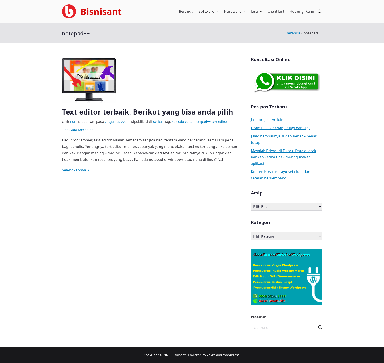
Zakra (211, 355)
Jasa (254, 11)
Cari (319, 327)
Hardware (232, 11)
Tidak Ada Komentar (77, 130)
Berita (157, 121)
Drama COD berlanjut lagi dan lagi (280, 127)
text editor (219, 121)
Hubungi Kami (302, 11)
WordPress (231, 355)
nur (73, 121)
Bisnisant (101, 11)
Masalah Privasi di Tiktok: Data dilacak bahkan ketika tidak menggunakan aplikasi (283, 157)
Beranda (186, 11)
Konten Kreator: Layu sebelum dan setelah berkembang (280, 175)
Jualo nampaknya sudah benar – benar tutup (284, 139)
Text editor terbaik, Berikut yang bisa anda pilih (147, 112)
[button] (216, 11)
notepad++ (202, 121)
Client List (276, 11)
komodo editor (182, 121)
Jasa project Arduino (268, 119)
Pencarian (258, 317)
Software (206, 11)
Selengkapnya (74, 170)
